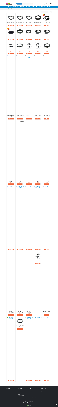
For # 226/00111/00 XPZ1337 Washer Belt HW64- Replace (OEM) (29, 116)
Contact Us (42, 392)
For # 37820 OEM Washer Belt (46, 246)
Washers (9, 8)
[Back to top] (56, 404)
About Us (42, 391)
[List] (50, 12)
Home (7, 8)
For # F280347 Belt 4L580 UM (20, 22)
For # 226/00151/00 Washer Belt (11, 246)
